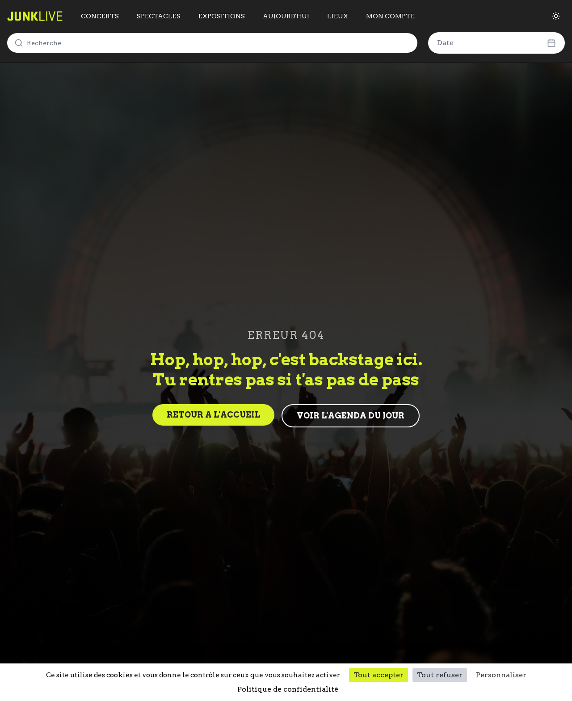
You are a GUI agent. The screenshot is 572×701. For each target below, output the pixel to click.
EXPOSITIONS (221, 16)
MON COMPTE (390, 16)
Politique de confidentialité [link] (287, 689)
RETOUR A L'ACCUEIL (213, 414)
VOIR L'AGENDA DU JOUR (350, 415)
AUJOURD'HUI (286, 16)
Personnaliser (501, 675)
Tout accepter (378, 675)
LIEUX (337, 16)
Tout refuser (440, 675)
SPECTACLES (159, 16)
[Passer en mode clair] (556, 16)
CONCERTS (100, 16)
